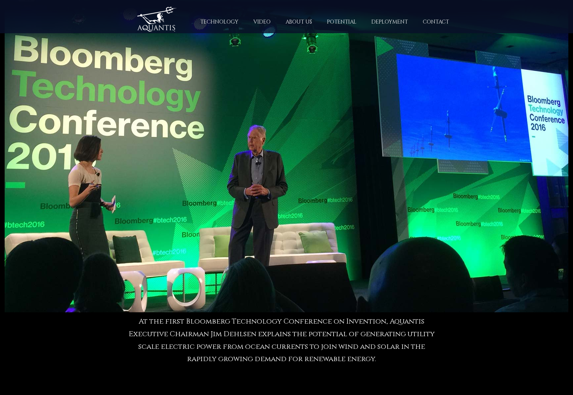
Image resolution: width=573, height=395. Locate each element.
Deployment (389, 22)
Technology (211, 25)
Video (262, 22)
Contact (436, 22)
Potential (341, 22)
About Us (291, 25)
